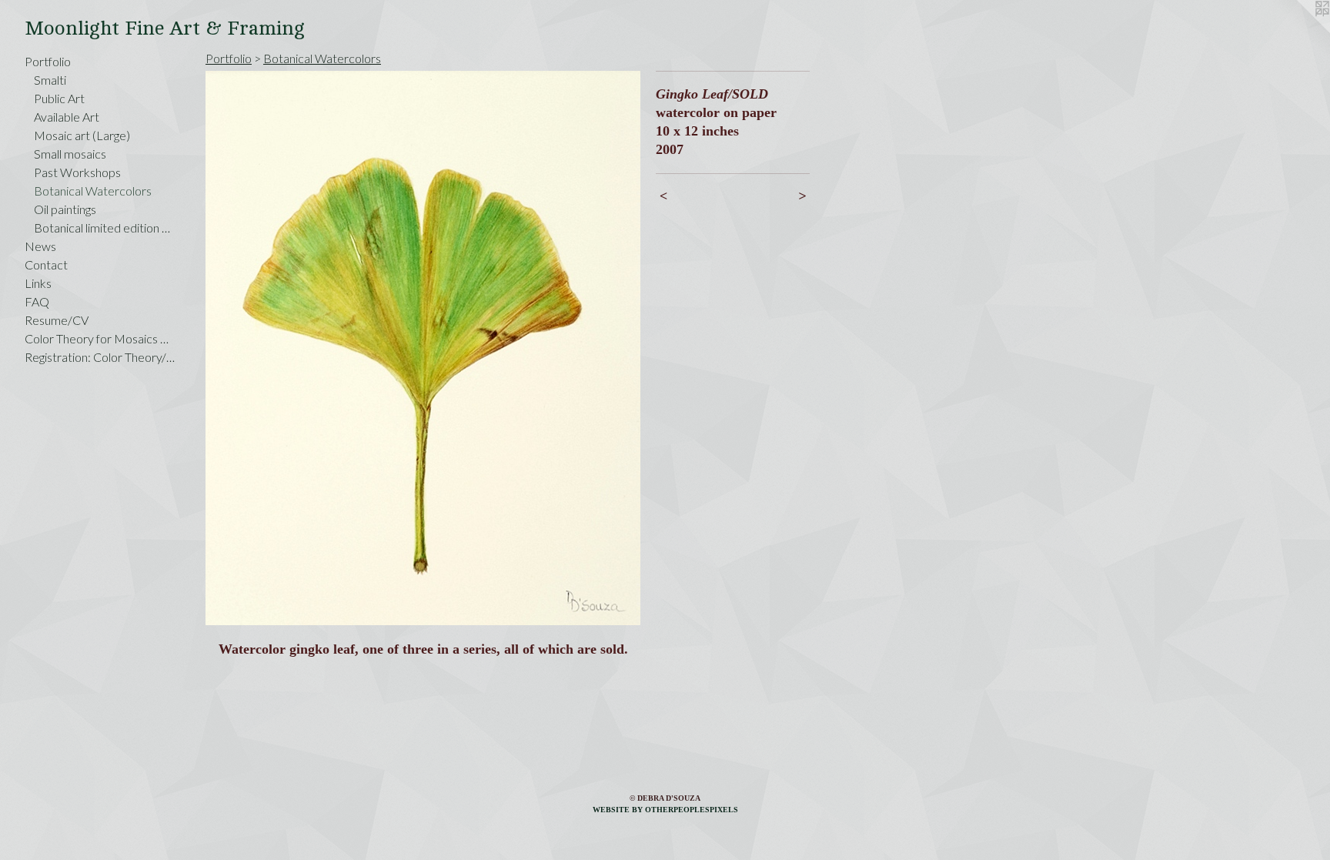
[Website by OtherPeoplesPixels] (1299, 31)
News (40, 246)
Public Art (59, 98)
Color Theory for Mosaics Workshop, (102, 338)
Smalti (50, 79)
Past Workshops (77, 172)
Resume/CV (57, 320)
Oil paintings (65, 209)
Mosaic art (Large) (82, 135)
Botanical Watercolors (93, 190)
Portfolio (48, 61)
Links (38, 283)
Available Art (66, 116)
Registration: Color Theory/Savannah (102, 357)
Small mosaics (70, 153)
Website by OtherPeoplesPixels (665, 809)
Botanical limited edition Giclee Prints (106, 227)
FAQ (37, 301)
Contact (46, 264)
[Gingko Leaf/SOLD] (423, 348)
